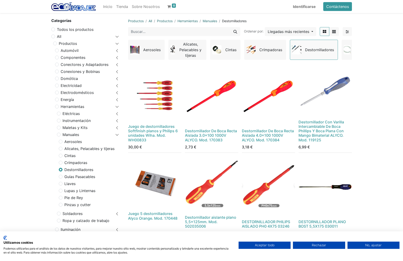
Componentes (73, 57)
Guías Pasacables (79, 176)
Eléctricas (71, 113)
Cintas (70, 155)
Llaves (70, 183)
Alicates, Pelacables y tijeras (89, 148)
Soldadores (73, 213)
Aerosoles (73, 141)
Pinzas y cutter (77, 204)
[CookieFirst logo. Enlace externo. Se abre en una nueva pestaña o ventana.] (5, 238)
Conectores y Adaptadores (84, 64)
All (59, 36)
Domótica (69, 78)
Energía (67, 99)
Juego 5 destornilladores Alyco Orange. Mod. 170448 (152, 215)
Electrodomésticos (77, 92)
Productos (68, 43)
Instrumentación (77, 120)
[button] (290, 31)
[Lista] (334, 31)
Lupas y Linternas (79, 190)
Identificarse (304, 6)
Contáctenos (337, 6)
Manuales (71, 134)
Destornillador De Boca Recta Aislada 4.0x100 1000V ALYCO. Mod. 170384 (268, 135)
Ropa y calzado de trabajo (86, 220)
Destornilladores (78, 169)
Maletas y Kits (75, 127)
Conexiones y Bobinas (80, 71)
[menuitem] (107, 6)
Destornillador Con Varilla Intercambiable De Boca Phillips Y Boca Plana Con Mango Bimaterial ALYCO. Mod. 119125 (321, 131)
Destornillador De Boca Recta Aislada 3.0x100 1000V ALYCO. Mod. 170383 (211, 135)
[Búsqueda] (235, 31)
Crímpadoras (75, 162)
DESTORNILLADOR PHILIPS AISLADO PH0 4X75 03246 (266, 224)
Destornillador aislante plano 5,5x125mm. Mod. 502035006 (210, 222)
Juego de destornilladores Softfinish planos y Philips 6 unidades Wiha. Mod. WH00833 (153, 133)
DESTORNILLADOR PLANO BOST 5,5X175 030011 (322, 224)
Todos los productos (75, 29)
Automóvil (70, 50)
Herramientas (72, 106)
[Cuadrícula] (324, 31)
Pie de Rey (73, 197)
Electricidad (71, 85)
